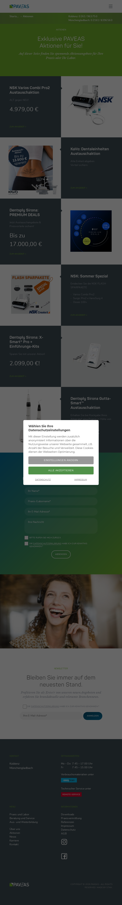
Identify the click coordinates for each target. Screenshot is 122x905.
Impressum (80, 479)
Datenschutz (43, 479)
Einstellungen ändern (61, 460)
